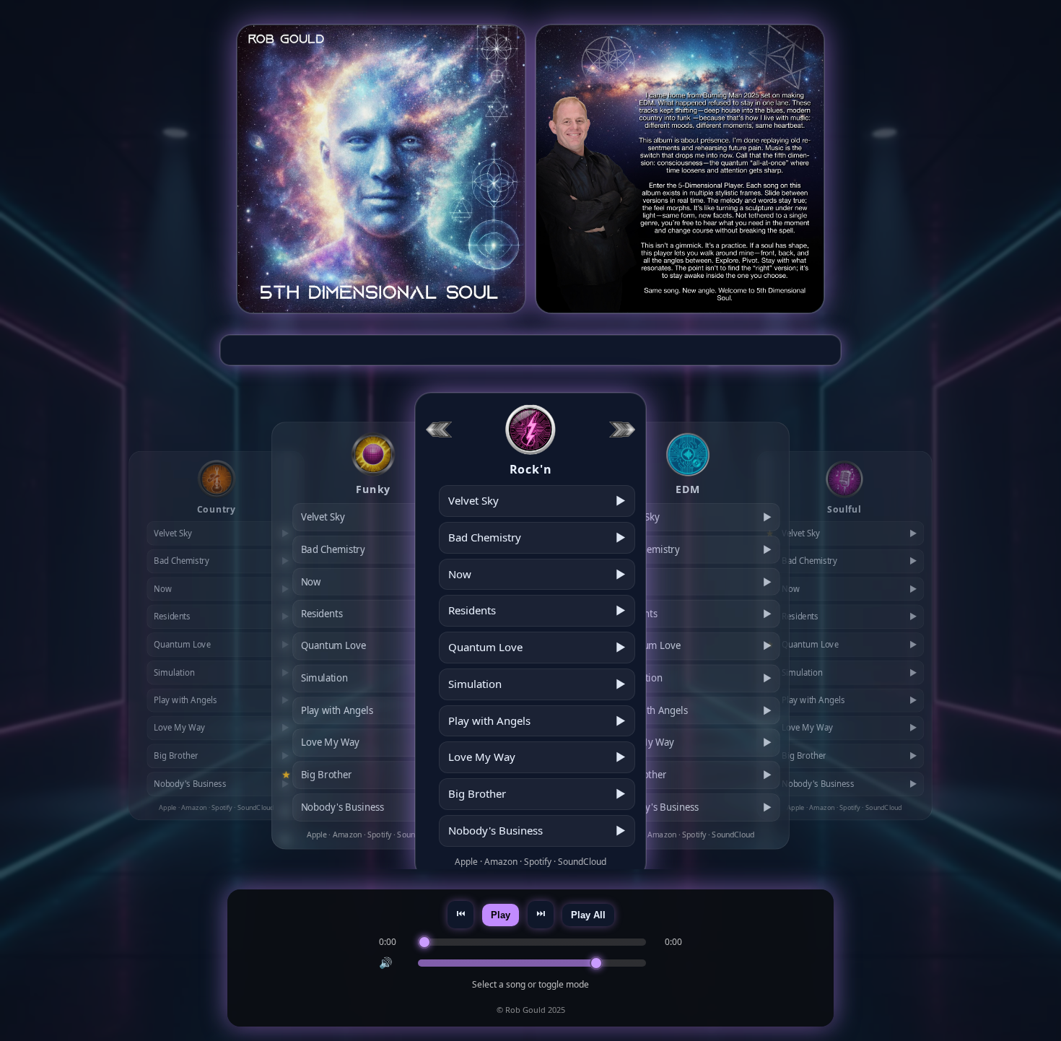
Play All (588, 915)
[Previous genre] (439, 429)
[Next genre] (622, 429)
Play (500, 915)
